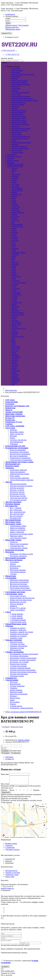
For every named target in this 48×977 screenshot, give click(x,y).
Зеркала (13, 564)
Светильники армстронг (20, 136)
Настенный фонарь (18, 116)
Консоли (14, 78)
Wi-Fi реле (14, 682)
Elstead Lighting (24, 740)
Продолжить (6, 792)
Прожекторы (16, 132)
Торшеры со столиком (18, 636)
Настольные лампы (18, 120)
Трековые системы (17, 648)
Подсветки (15, 126)
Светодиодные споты (18, 622)
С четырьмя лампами (18, 620)
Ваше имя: (5, 774)
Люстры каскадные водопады (21, 486)
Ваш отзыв (5, 784)
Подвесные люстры (17, 494)
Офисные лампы (16, 536)
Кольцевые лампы (17, 432)
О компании (10, 847)
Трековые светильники (18, 646)
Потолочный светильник (21, 128)
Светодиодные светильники (20, 590)
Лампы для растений (19, 80)
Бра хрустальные (16, 516)
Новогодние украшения (19, 544)
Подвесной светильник (20, 124)
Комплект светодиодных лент (22, 74)
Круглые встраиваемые (19, 456)
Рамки (12, 700)
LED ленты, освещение (20, 92)
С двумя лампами (16, 614)
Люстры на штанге (17, 488)
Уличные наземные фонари (20, 668)
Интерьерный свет (18, 102)
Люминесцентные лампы (19, 474)
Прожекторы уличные (18, 664)
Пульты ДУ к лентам (18, 608)
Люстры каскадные (18, 110)
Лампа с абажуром (17, 532)
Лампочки (15, 106)
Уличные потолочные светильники (23, 672)
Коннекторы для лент (18, 602)
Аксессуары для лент (18, 596)
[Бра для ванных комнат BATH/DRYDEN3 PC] (23, 712)
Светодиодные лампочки (19, 478)
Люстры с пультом (17, 490)
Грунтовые (15, 72)
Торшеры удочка (16, 638)
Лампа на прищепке (17, 528)
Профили (13, 606)
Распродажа (16, 88)
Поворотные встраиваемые (20, 458)
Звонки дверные (16, 690)
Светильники (16, 134)
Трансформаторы (16, 442)
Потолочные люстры (18, 496)
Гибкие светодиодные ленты (21, 600)
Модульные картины (18, 570)
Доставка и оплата (12, 849)
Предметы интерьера (19, 130)
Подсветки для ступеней (19, 662)
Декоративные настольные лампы (24, 100)
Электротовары (17, 152)
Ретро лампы (15, 476)
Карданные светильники (19, 452)
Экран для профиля (17, 610)
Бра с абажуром (16, 510)
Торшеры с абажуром (18, 630)
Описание (9, 757)
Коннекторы (16, 76)
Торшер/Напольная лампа (21, 142)
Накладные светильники (19, 582)
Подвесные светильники (19, 586)
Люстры (14, 108)
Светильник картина (18, 572)
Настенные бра (17, 114)
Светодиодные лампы (18, 538)
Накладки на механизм (18, 694)
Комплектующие (17, 104)
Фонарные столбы (17, 676)
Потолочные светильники (20, 588)
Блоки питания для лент (20, 96)
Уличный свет (16, 150)
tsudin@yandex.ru (7, 888)
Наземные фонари (18, 112)
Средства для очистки (18, 440)
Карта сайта (9, 877)
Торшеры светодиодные (19, 634)
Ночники (13, 436)
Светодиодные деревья (18, 548)
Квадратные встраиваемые (20, 454)
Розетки (13, 704)
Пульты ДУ (15, 86)
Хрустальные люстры (18, 500)
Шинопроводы (15, 650)
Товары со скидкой (12, 873)
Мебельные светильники (19, 580)
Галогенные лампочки (18, 470)
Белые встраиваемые (18, 450)
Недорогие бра (15, 518)
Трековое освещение (19, 146)
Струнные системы (17, 644)
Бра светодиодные (17, 514)
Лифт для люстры (16, 434)
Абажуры (13, 430)
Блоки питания (17, 70)
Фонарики (14, 444)
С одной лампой (16, 616)
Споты (14, 140)
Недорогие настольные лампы (21, 534)
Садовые (14, 90)
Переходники (15, 698)
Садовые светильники (18, 666)
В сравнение (16, 753)
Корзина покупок (12, 27)
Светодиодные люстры (18, 498)
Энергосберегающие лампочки (21, 480)
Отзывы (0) (9, 759)
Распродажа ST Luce (13, 422)
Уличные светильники (20, 148)
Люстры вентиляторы (18, 484)
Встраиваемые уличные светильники (24, 654)
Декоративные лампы (18, 526)
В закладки (5, 753)
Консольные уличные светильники (23, 658)
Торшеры (15, 144)
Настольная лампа (18, 118)
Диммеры (13, 688)
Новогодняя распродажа (20, 84)
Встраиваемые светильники (22, 98)
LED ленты (15, 68)
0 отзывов (5, 727)
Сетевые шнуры (16, 706)
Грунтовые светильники (19, 656)
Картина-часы (15, 566)
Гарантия (8, 845)
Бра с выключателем (17, 512)
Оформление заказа (12, 29)
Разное (12, 438)
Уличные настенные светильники (22, 670)
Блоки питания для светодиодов (22, 598)
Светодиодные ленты (19, 138)
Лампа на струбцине (17, 530)
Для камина (14, 562)
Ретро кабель (15, 702)
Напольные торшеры (19, 82)
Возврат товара (11, 843)
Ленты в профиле (16, 604)
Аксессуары (16, 94)
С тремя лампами (16, 618)
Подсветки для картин (18, 556)
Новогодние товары (19, 122)
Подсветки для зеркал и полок (21, 554)
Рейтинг (4, 790)
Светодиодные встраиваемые (21, 460)
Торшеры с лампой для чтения (21, 632)
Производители (11, 871)
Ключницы (14, 568)
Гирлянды (13, 542)
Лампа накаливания (17, 472)
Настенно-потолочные (18, 584)
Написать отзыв (17, 727)
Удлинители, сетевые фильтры (21, 708)
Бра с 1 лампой (15, 508)
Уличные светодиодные (19, 674)
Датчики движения (17, 686)
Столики (13, 574)
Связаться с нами (11, 875)
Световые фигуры (17, 546)
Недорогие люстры (17, 492)
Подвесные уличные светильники (23, 660)
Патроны (13, 696)
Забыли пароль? (11, 25)
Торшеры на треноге (17, 628)
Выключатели (15, 684)
